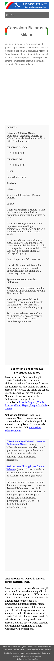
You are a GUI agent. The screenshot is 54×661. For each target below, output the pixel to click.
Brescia (23, 402)
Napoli (25, 405)
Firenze (9, 405)
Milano (17, 405)
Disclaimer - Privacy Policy (27, 659)
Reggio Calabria (38, 405)
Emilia (40, 402)
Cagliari (32, 402)
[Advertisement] (27, 94)
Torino (8, 408)
